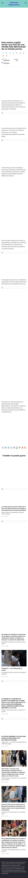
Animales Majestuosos (14, 3)
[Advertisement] (14, 26)
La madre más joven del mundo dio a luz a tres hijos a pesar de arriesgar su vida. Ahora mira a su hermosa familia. (13, 508)
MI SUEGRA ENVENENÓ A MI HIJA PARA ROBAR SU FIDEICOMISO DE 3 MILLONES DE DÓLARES (13, 738)
